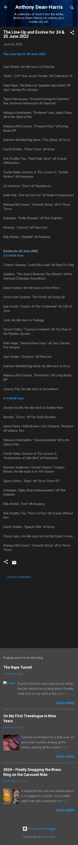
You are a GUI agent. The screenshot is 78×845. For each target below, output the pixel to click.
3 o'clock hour (13, 255)
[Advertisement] (39, 612)
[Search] (72, 8)
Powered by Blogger (41, 829)
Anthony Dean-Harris (39, 7)
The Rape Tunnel (17, 667)
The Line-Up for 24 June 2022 (24, 54)
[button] (72, 33)
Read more (66, 703)
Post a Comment (19, 577)
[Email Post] (14, 564)
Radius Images (48, 837)
